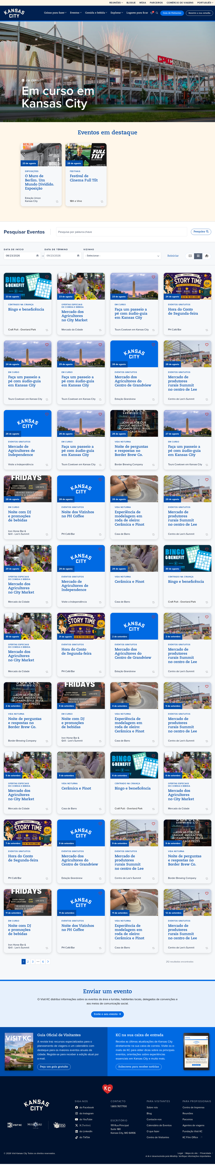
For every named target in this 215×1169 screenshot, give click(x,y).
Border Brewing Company (129, 464)
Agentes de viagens (193, 1125)
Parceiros (156, 2)
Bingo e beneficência (26, 309)
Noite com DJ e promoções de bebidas (19, 516)
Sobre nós (152, 1107)
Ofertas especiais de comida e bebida (73, 305)
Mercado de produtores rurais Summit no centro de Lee (182, 384)
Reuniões (115, 2)
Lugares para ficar (137, 13)
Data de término (56, 249)
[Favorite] (57, 147)
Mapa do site (191, 1153)
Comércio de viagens (180, 2)
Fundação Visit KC (192, 1131)
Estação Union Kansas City (33, 199)
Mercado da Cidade (72, 329)
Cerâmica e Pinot (129, 582)
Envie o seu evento (106, 1014)
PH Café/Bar (174, 329)
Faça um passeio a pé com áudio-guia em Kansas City (131, 314)
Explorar (116, 13)
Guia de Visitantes (172, 13)
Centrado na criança (21, 304)
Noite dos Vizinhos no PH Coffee (78, 514)
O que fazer (153, 1131)
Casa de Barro (122, 534)
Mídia (142, 2)
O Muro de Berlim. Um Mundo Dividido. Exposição (39, 182)
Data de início (14, 249)
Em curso (120, 304)
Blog (149, 1113)
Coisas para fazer (54, 13)
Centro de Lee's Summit (181, 399)
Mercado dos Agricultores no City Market (74, 316)
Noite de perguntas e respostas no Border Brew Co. (131, 451)
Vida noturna (123, 442)
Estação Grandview (125, 399)
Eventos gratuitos (179, 304)
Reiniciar (173, 256)
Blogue (131, 2)
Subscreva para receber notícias (138, 1067)
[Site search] (157, 13)
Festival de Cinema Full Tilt (84, 178)
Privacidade (205, 1153)
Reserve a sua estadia (199, 13)
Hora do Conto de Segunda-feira (183, 311)
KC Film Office (190, 1137)
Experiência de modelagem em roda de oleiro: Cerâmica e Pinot (129, 518)
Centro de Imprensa (193, 1107)
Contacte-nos (154, 1119)
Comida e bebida (95, 13)
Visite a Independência (20, 464)
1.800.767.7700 (119, 1106)
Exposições (31, 171)
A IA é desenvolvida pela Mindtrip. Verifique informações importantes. (178, 1156)
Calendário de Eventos (159, 1125)
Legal (180, 1153)
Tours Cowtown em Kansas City (132, 329)
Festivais (75, 171)
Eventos (74, 13)
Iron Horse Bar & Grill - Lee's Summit (18, 532)
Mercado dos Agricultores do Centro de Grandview (133, 382)
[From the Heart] (107, 1089)
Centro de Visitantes (158, 1137)
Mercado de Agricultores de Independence (21, 451)
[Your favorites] (151, 13)
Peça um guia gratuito (54, 1067)
